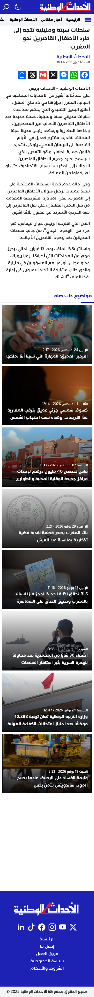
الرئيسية (73, 19)
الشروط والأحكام (47, 968)
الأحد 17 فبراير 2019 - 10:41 (73, 62)
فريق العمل (47, 954)
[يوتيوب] (62, 927)
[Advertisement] (47, 842)
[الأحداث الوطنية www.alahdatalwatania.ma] (66, 7)
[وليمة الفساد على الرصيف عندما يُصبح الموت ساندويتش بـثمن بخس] (47, 763)
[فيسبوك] (42, 927)
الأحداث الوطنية (23, 19)
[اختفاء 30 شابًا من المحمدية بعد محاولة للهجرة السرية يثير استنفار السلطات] (47, 640)
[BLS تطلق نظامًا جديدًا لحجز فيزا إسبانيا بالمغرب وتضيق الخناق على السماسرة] (47, 579)
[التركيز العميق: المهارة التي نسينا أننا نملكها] (47, 334)
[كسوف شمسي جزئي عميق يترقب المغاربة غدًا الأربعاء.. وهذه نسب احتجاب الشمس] (47, 395)
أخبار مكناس (51, 19)
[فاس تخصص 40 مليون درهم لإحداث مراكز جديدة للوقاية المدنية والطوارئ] (47, 457)
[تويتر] (73, 927)
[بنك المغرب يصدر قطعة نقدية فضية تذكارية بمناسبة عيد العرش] (47, 518)
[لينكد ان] (21, 927)
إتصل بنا (47, 946)
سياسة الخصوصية (47, 961)
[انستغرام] (52, 927)
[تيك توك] (31, 927)
